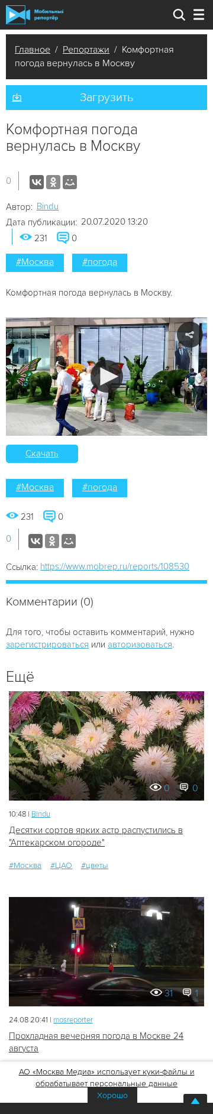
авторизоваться (140, 644)
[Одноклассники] (53, 182)
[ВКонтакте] (37, 182)
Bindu (48, 206)
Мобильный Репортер (34, 14)
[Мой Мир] (70, 182)
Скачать (42, 453)
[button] (107, 376)
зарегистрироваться (47, 644)
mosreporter (73, 1020)
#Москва (35, 262)
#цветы (94, 865)
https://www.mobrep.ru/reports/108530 (114, 566)
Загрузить (106, 97)
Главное (32, 50)
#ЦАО (61, 865)
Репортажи (86, 50)
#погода (99, 262)
